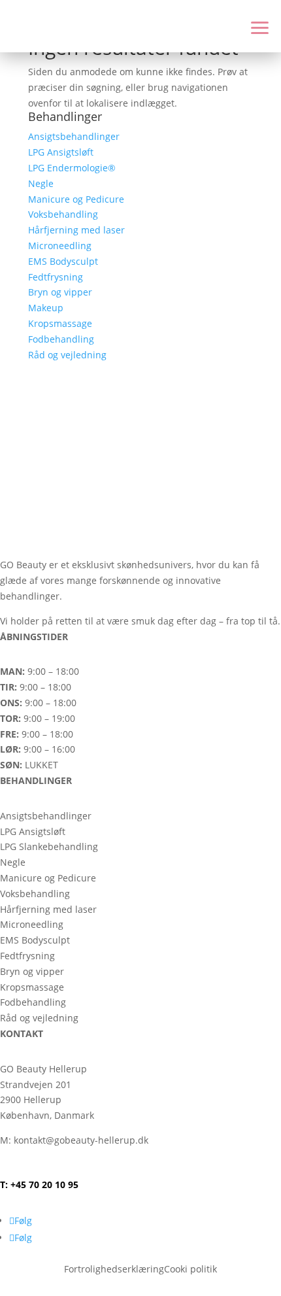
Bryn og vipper (60, 292)
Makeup (45, 307)
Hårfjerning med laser (76, 230)
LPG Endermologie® (72, 168)
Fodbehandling (61, 339)
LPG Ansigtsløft (60, 152)
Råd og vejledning (67, 355)
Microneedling (59, 245)
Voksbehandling (63, 214)
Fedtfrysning (55, 277)
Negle (41, 183)
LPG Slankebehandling (49, 846)
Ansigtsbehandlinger (74, 136)
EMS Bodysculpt (63, 261)
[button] (256, 26)
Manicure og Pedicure (76, 199)
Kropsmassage (60, 323)
